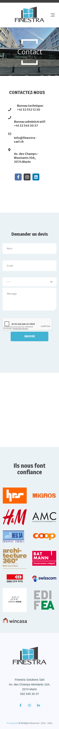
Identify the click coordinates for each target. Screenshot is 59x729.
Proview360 (12, 723)
